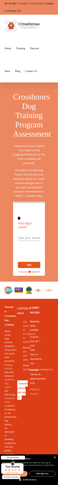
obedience (9, 379)
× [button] (55, 457)
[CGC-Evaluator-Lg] (29, 287)
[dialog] (29, 469)
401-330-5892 (10, 4)
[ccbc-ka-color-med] (49, 290)
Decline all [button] (42, 474)
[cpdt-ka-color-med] (39, 290)
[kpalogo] (19, 288)
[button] (43, 70)
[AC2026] (8, 287)
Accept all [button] (15, 474)
